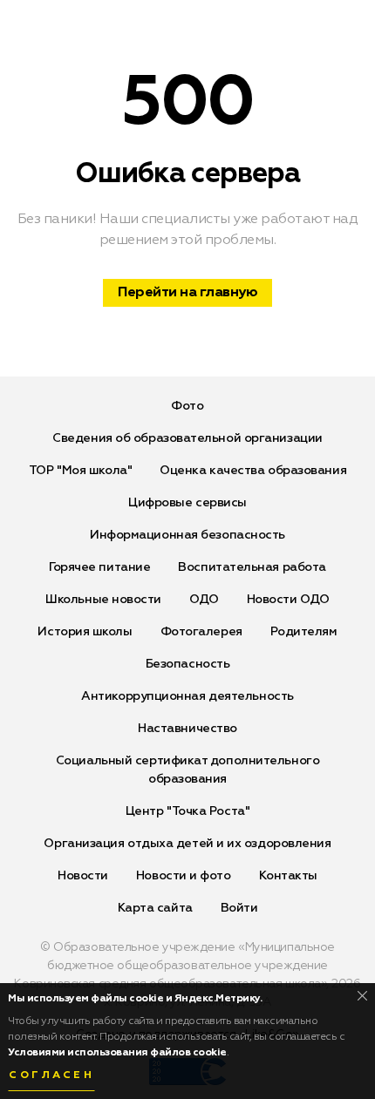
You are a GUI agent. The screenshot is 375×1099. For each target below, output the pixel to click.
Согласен (51, 1075)
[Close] (362, 996)
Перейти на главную (187, 293)
